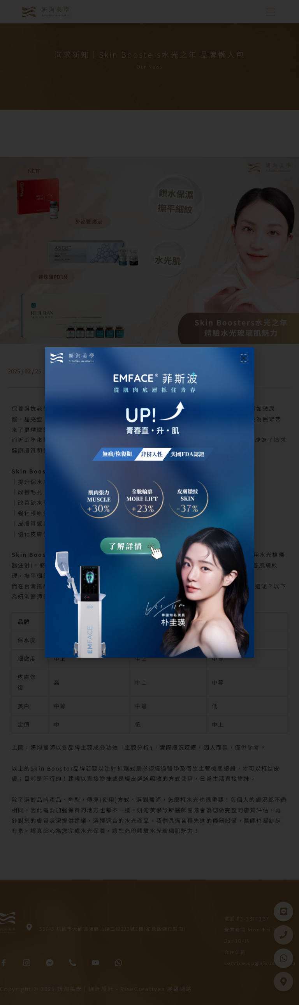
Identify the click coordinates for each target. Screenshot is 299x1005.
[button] (243, 358)
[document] (149, 502)
